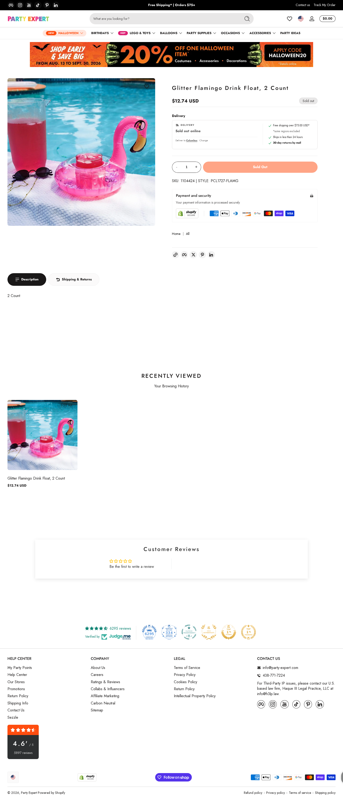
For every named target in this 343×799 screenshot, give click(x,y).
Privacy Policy (185, 674)
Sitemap (97, 710)
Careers (97, 674)
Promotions (16, 689)
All (187, 234)
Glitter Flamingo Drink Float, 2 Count (36, 478)
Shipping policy (325, 793)
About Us (98, 667)
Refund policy (253, 793)
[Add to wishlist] (146, 86)
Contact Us (15, 710)
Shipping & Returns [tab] (77, 279)
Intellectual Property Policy (195, 696)
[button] (300, 18)
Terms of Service (187, 667)
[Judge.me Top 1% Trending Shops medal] (248, 632)
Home (176, 234)
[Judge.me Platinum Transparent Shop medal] (189, 632)
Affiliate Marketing (105, 696)
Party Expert (29, 792)
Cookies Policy (185, 681)
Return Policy (17, 696)
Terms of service (300, 793)
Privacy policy (275, 793)
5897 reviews (23, 753)
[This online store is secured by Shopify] (187, 213)
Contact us (303, 5)
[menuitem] (46, 667)
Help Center (17, 674)
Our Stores (16, 681)
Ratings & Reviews (105, 681)
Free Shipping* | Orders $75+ (171, 5)
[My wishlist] (289, 18)
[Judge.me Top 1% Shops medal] (228, 632)
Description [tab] (29, 279)
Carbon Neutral (103, 703)
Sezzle (12, 717)
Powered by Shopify (51, 792)
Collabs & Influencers (108, 689)
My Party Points (19, 667)
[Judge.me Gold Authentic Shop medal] (208, 632)
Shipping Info (17, 703)
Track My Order (325, 5)
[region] (171, 5)
